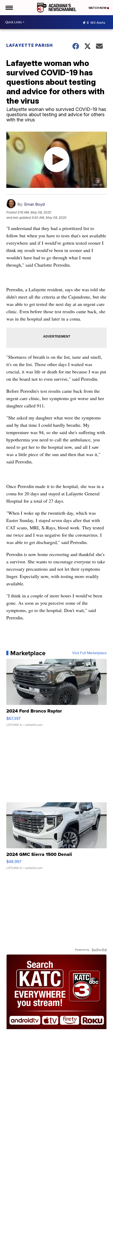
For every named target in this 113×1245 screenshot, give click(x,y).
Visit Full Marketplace (89, 653)
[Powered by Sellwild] (99, 950)
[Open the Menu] (9, 7)
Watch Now (98, 7)
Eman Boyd (34, 204)
